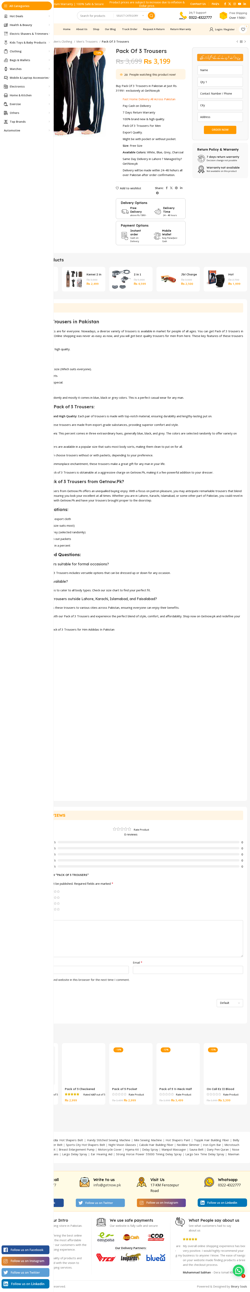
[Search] (151, 15)
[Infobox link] (198, 4)
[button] (239, 1270)
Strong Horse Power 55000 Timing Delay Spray (149, 1154)
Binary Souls (239, 1286)
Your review (28, 917)
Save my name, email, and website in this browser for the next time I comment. (76, 980)
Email (137, 962)
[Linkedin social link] (244, 3)
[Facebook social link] (225, 3)
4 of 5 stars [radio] (55, 891)
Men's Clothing (63, 41)
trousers (131, 331)
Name (24, 962)
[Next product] (245, 42)
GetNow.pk (130, 163)
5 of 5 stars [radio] (58, 891)
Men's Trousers (87, 41)
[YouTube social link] (239, 3)
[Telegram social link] (157, 193)
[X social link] (229, 3)
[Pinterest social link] (176, 187)
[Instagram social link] (234, 3)
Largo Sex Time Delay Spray (204, 1154)
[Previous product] (237, 42)
